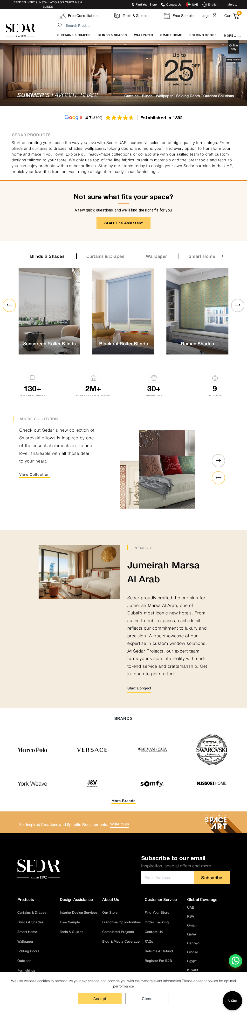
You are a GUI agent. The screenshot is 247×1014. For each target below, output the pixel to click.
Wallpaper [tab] (156, 256)
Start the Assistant (123, 223)
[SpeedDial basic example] (235, 961)
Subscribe (211, 877)
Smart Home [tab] (202, 256)
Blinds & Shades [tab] (47, 256)
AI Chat (232, 1000)
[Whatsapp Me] (235, 964)
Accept (99, 998)
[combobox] (150, 25)
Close (147, 998)
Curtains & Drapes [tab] (105, 256)
